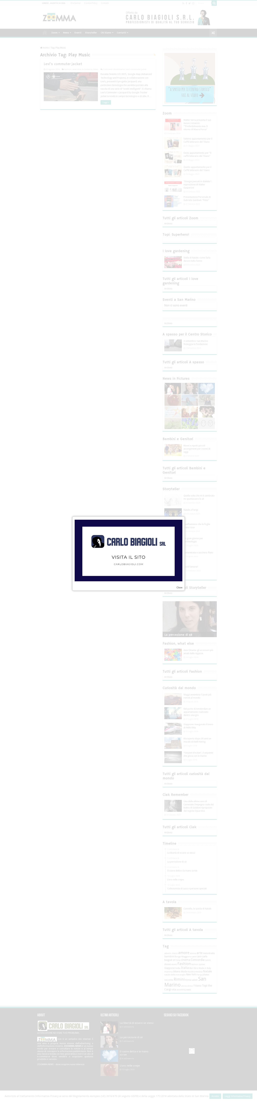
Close (179, 587)
